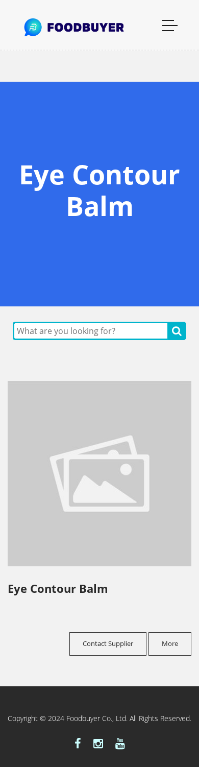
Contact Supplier (108, 643)
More (170, 643)
